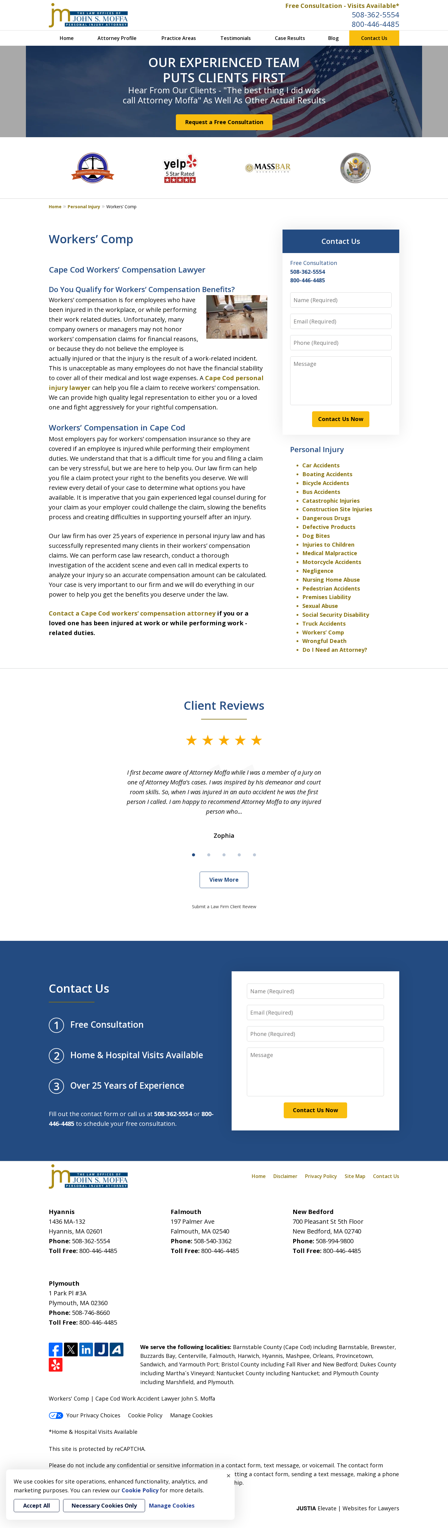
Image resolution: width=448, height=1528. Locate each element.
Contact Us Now (340, 419)
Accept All (36, 1505)
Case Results (290, 38)
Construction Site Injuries (337, 509)
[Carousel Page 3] (224, 854)
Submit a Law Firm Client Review (224, 906)
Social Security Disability (335, 614)
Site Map (355, 1176)
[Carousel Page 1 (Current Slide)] (193, 854)
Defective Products (328, 526)
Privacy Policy (321, 1176)
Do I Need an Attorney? (334, 649)
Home (67, 38)
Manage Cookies (191, 1415)
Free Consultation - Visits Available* (342, 6)
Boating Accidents (327, 474)
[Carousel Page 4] (239, 854)
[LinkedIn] (86, 1349)
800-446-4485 (375, 24)
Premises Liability (326, 597)
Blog (333, 38)
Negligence (317, 570)
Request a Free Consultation (224, 122)
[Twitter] (71, 1349)
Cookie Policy (145, 1415)
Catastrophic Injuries (331, 500)
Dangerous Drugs (326, 518)
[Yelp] (55, 1365)
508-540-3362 (213, 1241)
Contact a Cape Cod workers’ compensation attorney (132, 613)
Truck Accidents (324, 623)
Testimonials (235, 38)
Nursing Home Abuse (331, 579)
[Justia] (101, 1349)
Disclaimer (285, 1176)
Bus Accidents (321, 491)
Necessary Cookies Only (104, 1505)
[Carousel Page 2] (208, 854)
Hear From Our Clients (172, 90)
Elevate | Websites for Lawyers (348, 1508)
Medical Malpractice (329, 553)
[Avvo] (116, 1349)
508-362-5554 (375, 14)
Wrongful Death (324, 640)
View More (224, 879)
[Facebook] (55, 1349)
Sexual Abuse (320, 605)
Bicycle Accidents (325, 483)
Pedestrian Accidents (331, 588)
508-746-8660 (91, 1312)
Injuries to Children (328, 544)
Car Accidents (321, 465)
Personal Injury (84, 206)
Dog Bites (316, 535)
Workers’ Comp (323, 632)
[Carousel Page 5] (254, 854)
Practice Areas (179, 38)
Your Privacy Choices (93, 1415)
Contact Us (374, 38)
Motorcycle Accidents (331, 562)
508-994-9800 (335, 1241)
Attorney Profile (117, 38)
